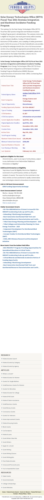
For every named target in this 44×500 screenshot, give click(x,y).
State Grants (7, 476)
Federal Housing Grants (10, 423)
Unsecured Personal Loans (11, 465)
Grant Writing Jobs (8, 457)
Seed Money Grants (9, 408)
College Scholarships (9, 484)
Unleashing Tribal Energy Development (17, 214)
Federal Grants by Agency (11, 366)
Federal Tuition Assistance (11, 400)
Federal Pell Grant (8, 396)
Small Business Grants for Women (13, 385)
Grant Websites (8, 487)
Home (4, 492)
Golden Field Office (29, 93)
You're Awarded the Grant (11, 469)
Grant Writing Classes (9, 453)
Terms (29, 493)
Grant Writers (7, 442)
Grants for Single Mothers (11, 381)
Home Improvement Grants (11, 419)
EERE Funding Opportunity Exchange (15, 187)
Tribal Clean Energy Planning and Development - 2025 (22, 222)
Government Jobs (8, 480)
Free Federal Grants (9, 461)
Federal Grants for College (11, 393)
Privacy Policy (22, 493)
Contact (15, 493)
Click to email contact (9, 203)
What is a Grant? (8, 374)
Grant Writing (7, 450)
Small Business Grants (10, 404)
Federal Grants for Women (11, 377)
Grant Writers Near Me (10, 438)
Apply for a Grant (8, 446)
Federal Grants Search (10, 359)
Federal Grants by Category (11, 362)
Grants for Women (25, 492)
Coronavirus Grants (9, 412)
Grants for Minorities (9, 389)
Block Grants (7, 427)
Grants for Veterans (9, 415)
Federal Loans (7, 434)
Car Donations (7, 431)
